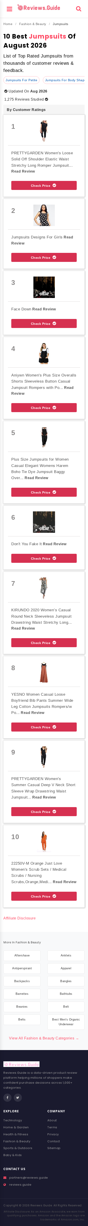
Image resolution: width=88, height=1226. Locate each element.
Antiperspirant (22, 968)
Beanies (22, 1006)
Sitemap (54, 1148)
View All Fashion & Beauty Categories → (44, 1038)
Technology (12, 1120)
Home (7, 24)
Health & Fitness (15, 1134)
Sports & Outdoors (17, 1148)
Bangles (66, 981)
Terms (52, 1127)
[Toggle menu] (9, 8)
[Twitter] (18, 1098)
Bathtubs (66, 993)
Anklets (66, 955)
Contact (53, 1141)
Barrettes (22, 993)
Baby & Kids (12, 1155)
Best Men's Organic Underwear (66, 1022)
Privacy (53, 1134)
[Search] (78, 8)
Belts (22, 1019)
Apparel (66, 968)
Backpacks (22, 981)
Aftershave (22, 955)
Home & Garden (16, 1127)
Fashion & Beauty (32, 24)
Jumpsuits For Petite (21, 80)
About (52, 1120)
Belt (66, 1006)
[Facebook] (7, 1098)
